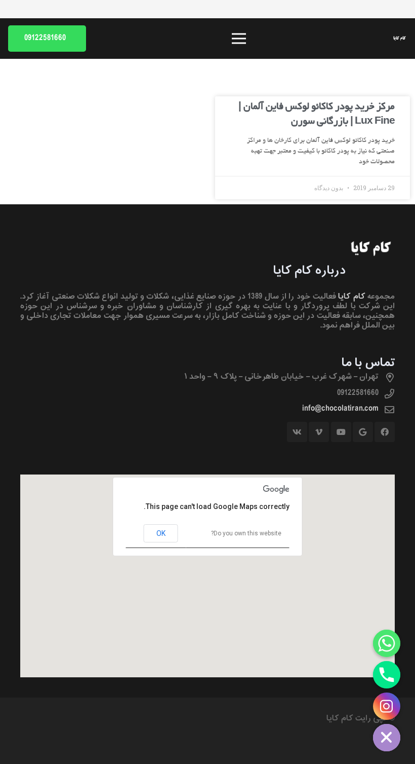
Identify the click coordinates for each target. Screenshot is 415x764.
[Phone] (386, 674)
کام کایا (351, 296)
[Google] (363, 432)
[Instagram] (386, 706)
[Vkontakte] (297, 432)
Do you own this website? (246, 533)
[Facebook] (385, 432)
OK (160, 533)
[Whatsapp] (386, 643)
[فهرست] (239, 38)
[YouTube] (341, 432)
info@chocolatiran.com (340, 408)
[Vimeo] (319, 432)
